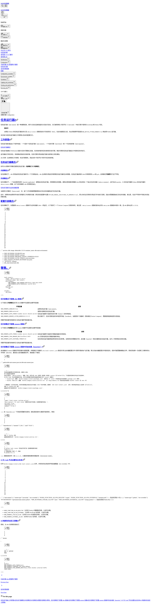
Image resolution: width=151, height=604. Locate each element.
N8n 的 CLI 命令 (6, 50)
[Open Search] (2, 5)
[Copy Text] (7, 209)
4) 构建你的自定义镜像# (9, 521)
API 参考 (5, 96)
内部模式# (4, 170)
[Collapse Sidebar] (2, 12)
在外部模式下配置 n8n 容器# (11, 299)
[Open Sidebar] (6, 5)
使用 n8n (5, 26)
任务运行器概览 (5, 147)
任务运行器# (8, 119)
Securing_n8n (4, 88)
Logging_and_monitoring (7, 82)
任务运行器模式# (8, 162)
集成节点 (5, 45)
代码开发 (5, 37)
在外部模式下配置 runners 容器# (13, 324)
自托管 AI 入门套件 (7, 54)
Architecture (4, 59)
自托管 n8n (4, 56)
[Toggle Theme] (3, 101)
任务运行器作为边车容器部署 (10, 187)
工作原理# (5, 139)
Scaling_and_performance (7, 85)
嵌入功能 (5, 98)
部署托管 (5, 48)
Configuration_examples (7, 73)
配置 (2, 71)
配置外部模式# (7, 201)
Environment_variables (6, 76)
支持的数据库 (5, 68)
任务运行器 (4, 66)
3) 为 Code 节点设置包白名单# (12, 460)
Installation (3, 79)
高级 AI (5, 34)
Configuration (4, 62)
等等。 (5, 267)
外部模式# (4, 178)
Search (5, 16)
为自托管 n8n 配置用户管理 (9, 64)
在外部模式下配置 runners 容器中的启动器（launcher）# (22, 347)
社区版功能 (4, 52)
